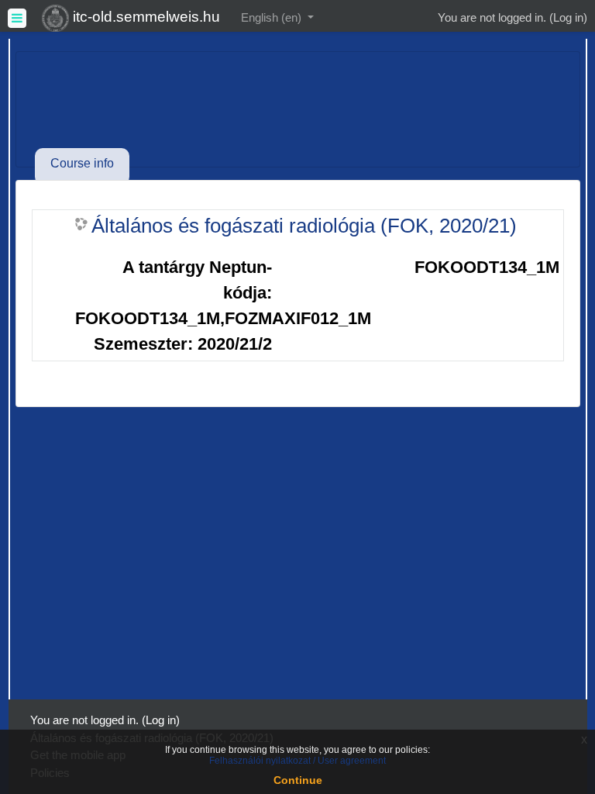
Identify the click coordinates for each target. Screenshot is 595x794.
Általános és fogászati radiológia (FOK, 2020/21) (304, 225)
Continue (297, 780)
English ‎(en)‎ (272, 17)
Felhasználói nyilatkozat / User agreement (297, 760)
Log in (568, 17)
